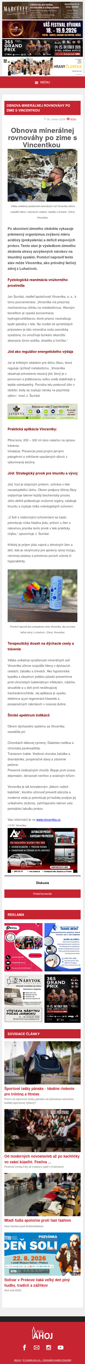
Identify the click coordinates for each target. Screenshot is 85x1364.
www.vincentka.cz (48, 819)
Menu (45, 82)
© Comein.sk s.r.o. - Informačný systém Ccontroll (47, 1360)
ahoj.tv (17, 1360)
